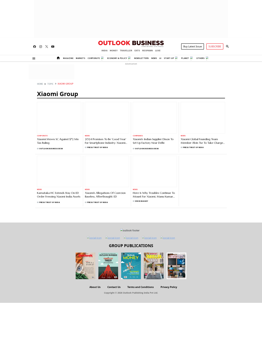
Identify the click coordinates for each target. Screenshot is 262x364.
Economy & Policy (117, 58)
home (40, 84)
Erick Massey (141, 201)
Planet (185, 58)
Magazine (68, 58)
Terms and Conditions (140, 287)
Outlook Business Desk (51, 148)
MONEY (114, 50)
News (154, 58)
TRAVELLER (126, 50)
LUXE (158, 50)
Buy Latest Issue (192, 46)
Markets (80, 58)
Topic (50, 84)
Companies (138, 135)
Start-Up (169, 58)
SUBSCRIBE (214, 46)
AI (160, 58)
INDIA (104, 50)
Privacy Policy (169, 287)
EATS (137, 50)
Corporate (94, 58)
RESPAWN (147, 50)
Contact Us (114, 287)
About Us (95, 287)
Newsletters (141, 58)
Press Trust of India (97, 123)
